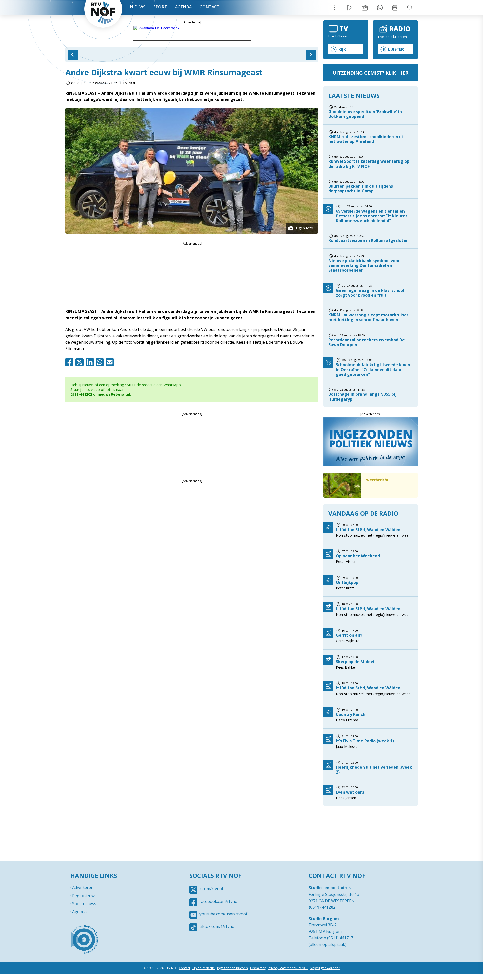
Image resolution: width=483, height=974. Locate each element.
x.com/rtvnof (211, 888)
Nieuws (137, 7)
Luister (396, 49)
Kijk (342, 49)
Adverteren (82, 887)
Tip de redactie (203, 968)
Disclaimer (258, 968)
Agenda (183, 7)
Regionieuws (84, 895)
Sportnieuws (84, 903)
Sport (160, 7)
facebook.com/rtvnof (219, 901)
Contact (209, 7)
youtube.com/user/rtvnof (223, 914)
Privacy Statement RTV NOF (288, 968)
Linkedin (91, 362)
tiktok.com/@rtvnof (217, 926)
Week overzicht (395, 7)
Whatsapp (101, 362)
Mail (111, 362)
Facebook (70, 362)
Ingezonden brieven (232, 968)
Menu (334, 7)
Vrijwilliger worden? (325, 968)
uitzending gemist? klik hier (370, 72)
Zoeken (410, 7)
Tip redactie (379, 7)
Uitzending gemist (364, 7)
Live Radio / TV (349, 7)
